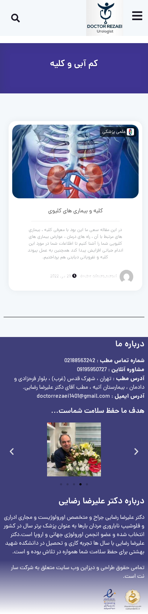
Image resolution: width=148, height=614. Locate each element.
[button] (11, 451)
